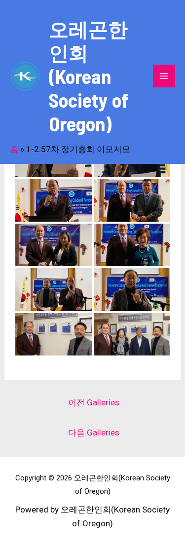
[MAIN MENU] (164, 76)
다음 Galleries (93, 432)
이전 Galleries (93, 402)
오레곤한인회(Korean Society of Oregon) (88, 76)
